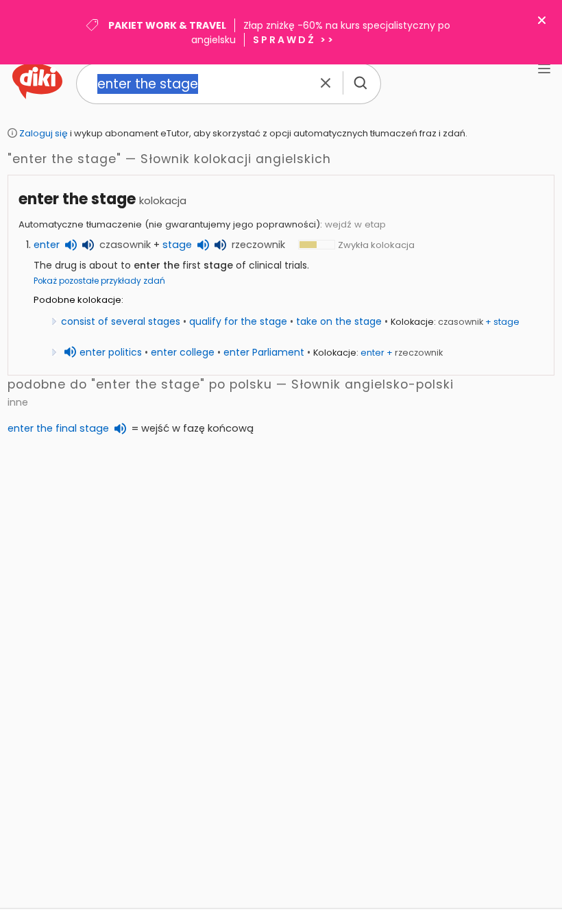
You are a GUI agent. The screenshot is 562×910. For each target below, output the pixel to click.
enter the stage (77, 199)
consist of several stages (120, 321)
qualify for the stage (238, 321)
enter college (183, 352)
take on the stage (339, 321)
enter (47, 244)
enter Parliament (263, 352)
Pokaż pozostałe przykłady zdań (99, 280)
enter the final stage (58, 428)
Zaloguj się (43, 133)
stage (177, 244)
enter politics (111, 352)
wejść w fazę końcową (197, 428)
